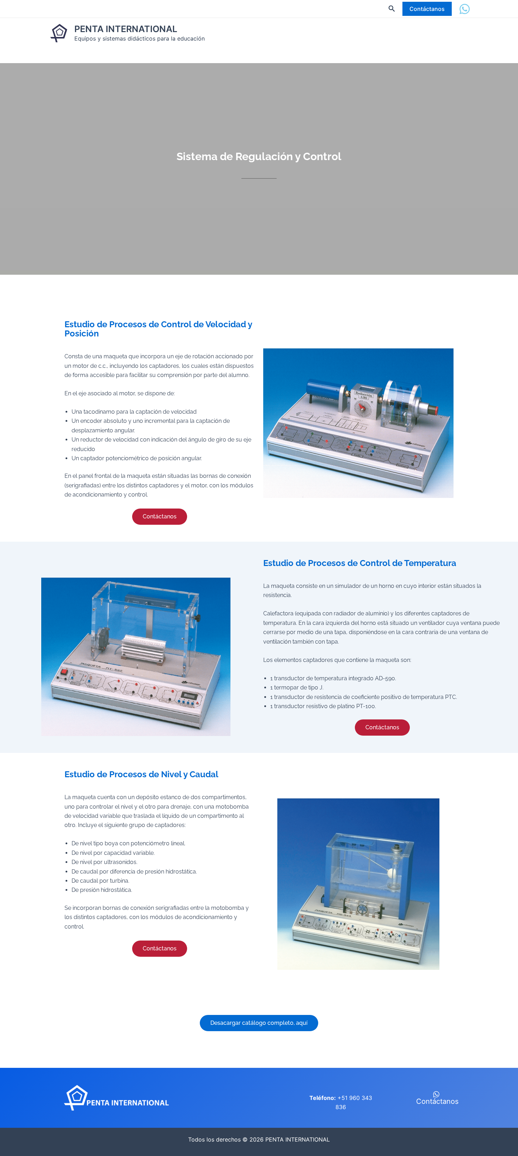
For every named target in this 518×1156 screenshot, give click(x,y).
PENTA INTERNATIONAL (125, 29)
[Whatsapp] (464, 9)
